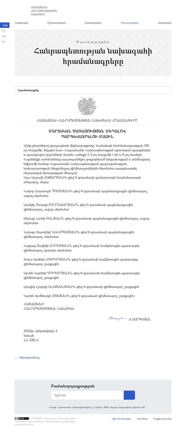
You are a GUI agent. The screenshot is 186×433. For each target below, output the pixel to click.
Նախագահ (21, 22)
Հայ (5, 25)
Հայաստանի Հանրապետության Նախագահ (44, 11)
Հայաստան (164, 22)
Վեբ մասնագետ (121, 418)
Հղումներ (142, 418)
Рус (4, 30)
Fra (4, 41)
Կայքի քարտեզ (162, 418)
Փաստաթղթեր (129, 22)
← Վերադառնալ (27, 357)
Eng (4, 36)
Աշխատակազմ (56, 22)
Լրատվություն (93, 22)
